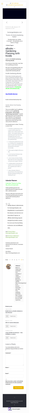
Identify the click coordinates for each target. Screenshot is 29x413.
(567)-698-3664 (15, 3)
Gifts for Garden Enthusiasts (12, 322)
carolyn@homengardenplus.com (15, 5)
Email (7, 373)
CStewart (15, 27)
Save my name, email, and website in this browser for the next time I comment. (14, 383)
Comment (8, 353)
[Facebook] (14, 7)
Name (7, 367)
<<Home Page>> (10, 45)
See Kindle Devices (11, 94)
